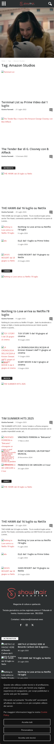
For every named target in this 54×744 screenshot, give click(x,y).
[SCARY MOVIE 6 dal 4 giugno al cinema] (8, 366)
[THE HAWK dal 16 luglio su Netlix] (27, 188)
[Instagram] (27, 625)
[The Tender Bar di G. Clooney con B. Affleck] (27, 131)
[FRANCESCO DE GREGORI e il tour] (8, 469)
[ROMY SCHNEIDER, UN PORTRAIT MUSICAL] (8, 456)
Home (3, 61)
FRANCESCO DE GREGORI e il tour (34, 465)
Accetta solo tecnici (27, 738)
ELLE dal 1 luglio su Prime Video (33, 240)
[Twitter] (33, 625)
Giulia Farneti (7, 109)
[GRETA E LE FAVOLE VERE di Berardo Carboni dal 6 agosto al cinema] (8, 650)
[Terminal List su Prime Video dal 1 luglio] (27, 84)
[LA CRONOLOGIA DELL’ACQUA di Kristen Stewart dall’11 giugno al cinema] (8, 355)
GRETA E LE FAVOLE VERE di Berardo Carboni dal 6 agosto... (33, 645)
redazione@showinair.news (32, 619)
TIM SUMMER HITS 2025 (17, 418)
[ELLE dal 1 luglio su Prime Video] (8, 244)
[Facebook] (21, 625)
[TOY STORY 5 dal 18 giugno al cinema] (8, 337)
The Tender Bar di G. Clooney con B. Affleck (25, 150)
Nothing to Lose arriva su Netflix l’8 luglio (25, 313)
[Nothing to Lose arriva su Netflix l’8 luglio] (8, 230)
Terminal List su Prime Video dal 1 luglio (24, 104)
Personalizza (27, 730)
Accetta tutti (27, 722)
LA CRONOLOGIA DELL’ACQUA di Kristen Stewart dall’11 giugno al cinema (34, 350)
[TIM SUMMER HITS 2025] (27, 399)
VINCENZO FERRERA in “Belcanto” (34, 437)
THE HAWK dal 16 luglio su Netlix (23, 208)
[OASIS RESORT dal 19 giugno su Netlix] (8, 258)
